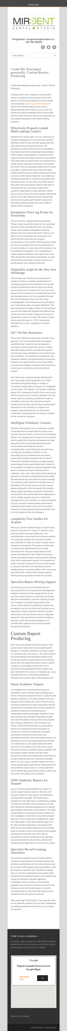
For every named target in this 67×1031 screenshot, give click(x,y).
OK (42, 978)
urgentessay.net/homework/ (36, 103)
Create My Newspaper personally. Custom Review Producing (30, 72)
